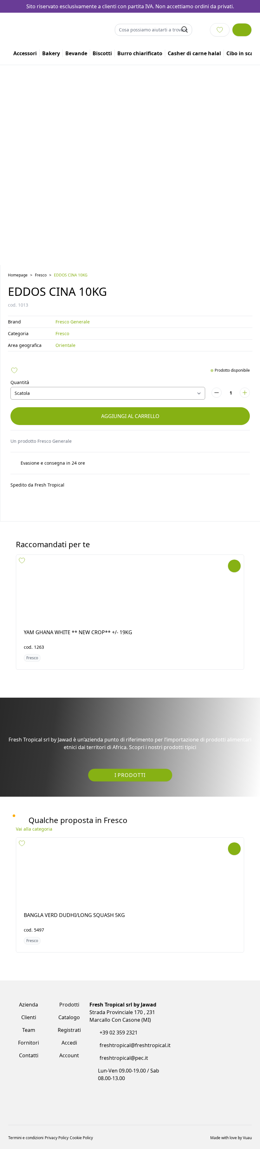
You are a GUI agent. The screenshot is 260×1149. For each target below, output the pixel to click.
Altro (235, 54)
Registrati (69, 1029)
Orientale (65, 346)
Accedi (69, 1042)
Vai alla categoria (34, 828)
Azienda (28, 1003)
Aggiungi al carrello (130, 417)
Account (69, 1054)
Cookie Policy (81, 1114)
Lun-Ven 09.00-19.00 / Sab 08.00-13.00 (130, 1073)
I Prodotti (130, 775)
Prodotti (69, 1003)
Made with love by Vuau (231, 1114)
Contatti (28, 1054)
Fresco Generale (72, 323)
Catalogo (69, 1016)
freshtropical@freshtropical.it (135, 1044)
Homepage (18, 276)
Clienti (28, 1016)
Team (28, 1029)
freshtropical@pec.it (124, 1057)
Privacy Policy (56, 1114)
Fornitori (28, 1042)
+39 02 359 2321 (119, 1031)
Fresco (41, 276)
